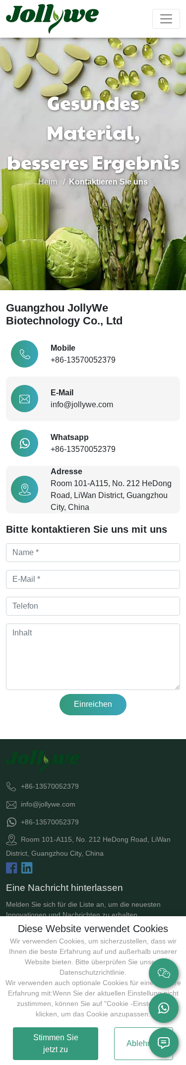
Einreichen (93, 704)
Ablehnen (143, 1043)
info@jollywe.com (82, 404)
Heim (47, 182)
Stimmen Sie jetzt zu (55, 1043)
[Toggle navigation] (166, 19)
